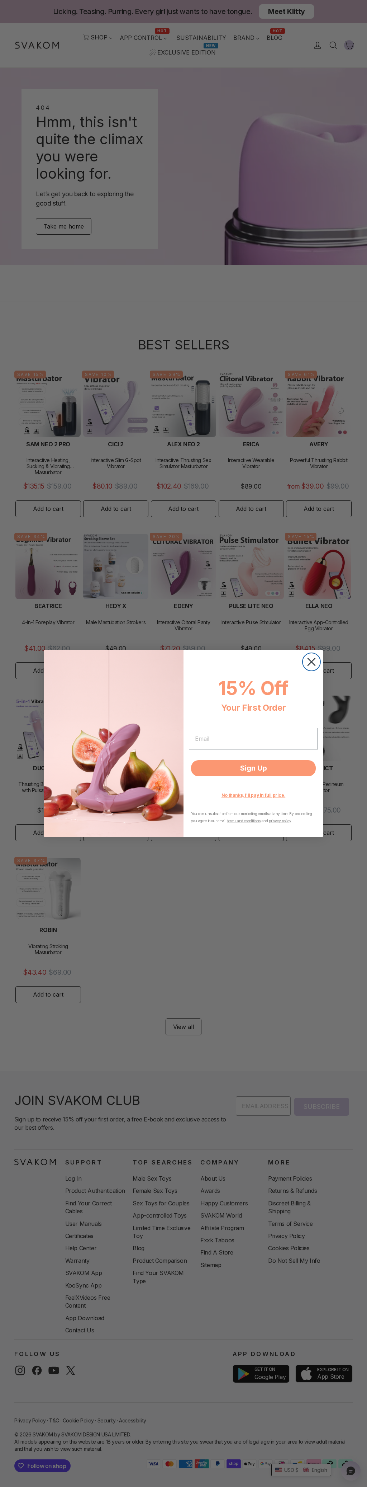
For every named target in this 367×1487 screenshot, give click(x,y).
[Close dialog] (311, 662)
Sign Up (253, 768)
